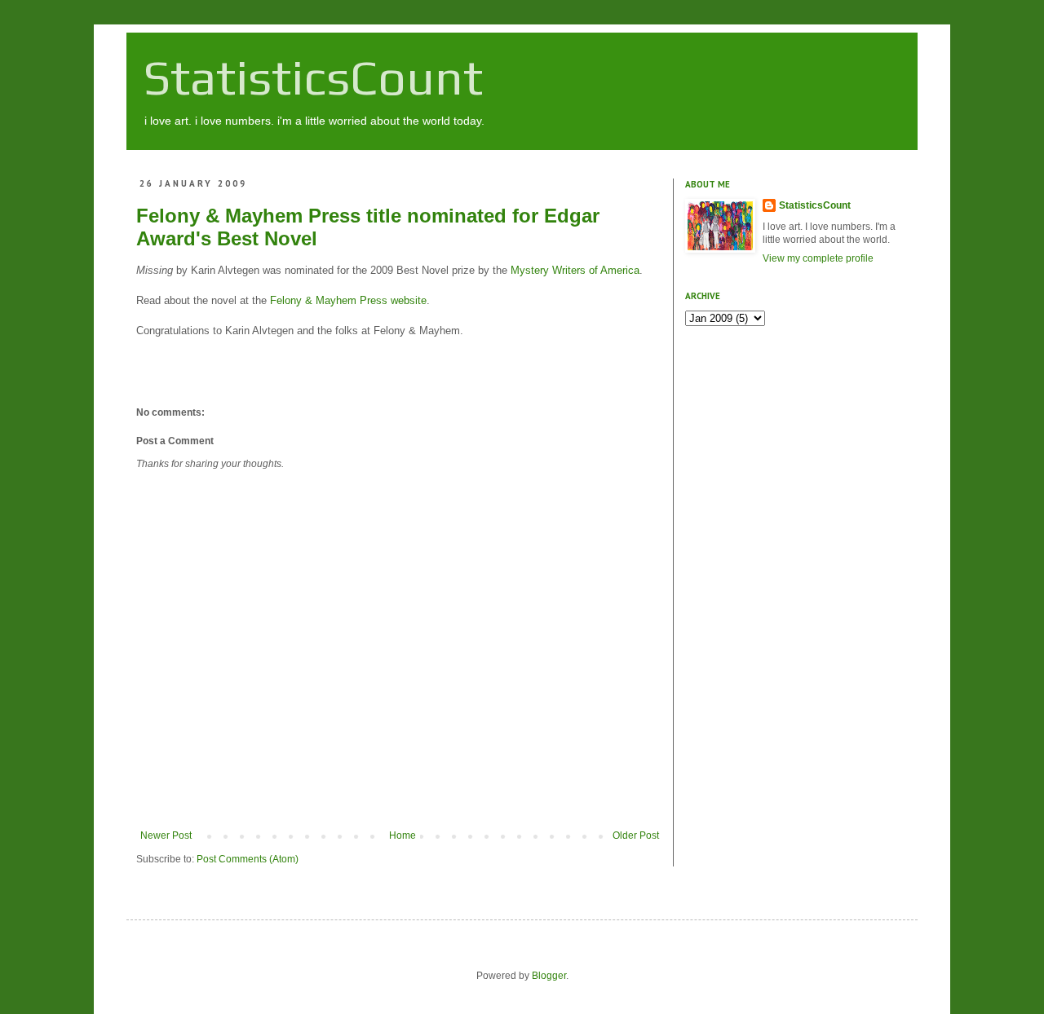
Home (402, 835)
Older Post (636, 835)
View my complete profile (818, 258)
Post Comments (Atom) (248, 859)
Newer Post (166, 835)
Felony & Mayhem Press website (348, 300)
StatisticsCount (313, 77)
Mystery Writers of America (575, 270)
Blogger (549, 975)
